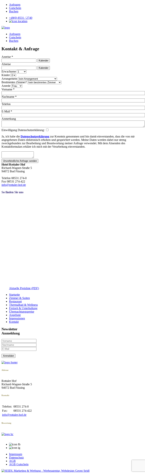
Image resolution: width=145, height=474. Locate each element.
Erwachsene (9, 71)
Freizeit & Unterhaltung (23, 308)
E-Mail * (7, 111)
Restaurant (15, 301)
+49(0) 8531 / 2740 (20, 17)
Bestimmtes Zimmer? (14, 82)
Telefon (6, 104)
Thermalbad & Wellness (23, 304)
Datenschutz (16, 457)
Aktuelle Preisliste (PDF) (24, 288)
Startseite (14, 294)
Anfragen (14, 4)
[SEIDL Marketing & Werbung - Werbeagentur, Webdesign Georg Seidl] (45, 470)
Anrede (6, 85)
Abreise (6, 64)
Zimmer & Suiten (19, 298)
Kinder (6, 75)
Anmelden (8, 355)
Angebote (15, 315)
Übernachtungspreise (21, 311)
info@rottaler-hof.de (14, 184)
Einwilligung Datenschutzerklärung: (23, 130)
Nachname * (9, 96)
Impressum (15, 454)
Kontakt (14, 321)
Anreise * (7, 56)
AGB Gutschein (19, 464)
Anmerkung (9, 118)
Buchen (13, 11)
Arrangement (9, 78)
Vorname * (8, 89)
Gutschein (15, 8)
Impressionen (17, 318)
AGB (12, 461)
